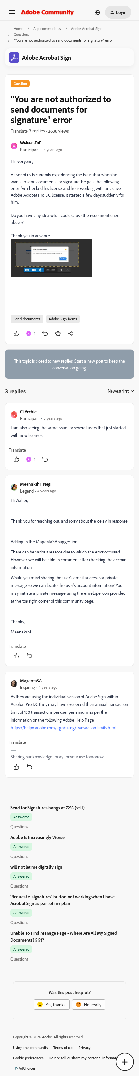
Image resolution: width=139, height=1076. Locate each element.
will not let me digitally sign (36, 867)
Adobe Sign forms (63, 318)
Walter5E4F (30, 142)
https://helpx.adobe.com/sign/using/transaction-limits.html (63, 727)
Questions (21, 34)
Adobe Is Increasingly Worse (37, 837)
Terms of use (63, 1047)
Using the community (30, 1047)
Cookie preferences (28, 1057)
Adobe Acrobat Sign (86, 28)
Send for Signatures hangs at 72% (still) (47, 807)
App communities (47, 28)
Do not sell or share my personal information (85, 1057)
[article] (69, 436)
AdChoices (27, 1068)
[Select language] (97, 12)
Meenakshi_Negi (35, 484)
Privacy (85, 1047)
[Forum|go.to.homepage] (47, 12)
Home (18, 28)
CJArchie (28, 411)
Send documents (27, 318)
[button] (12, 14)
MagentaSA (31, 680)
